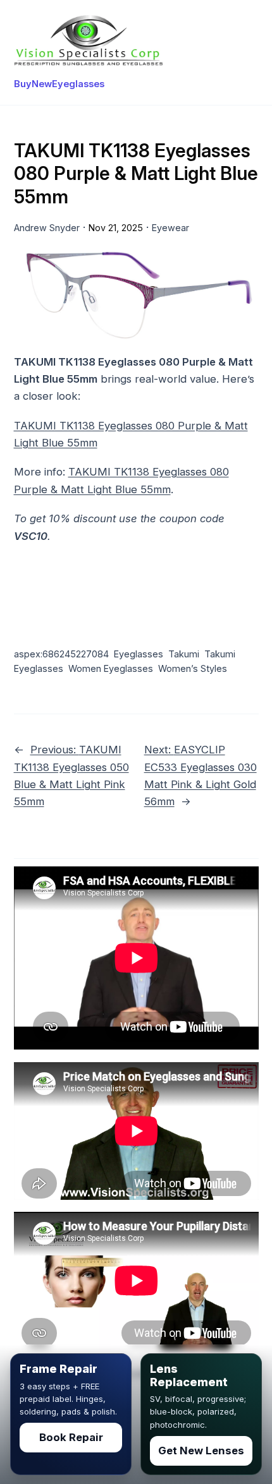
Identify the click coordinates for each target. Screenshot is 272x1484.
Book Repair (71, 1437)
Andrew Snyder (47, 227)
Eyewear (170, 227)
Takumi (183, 654)
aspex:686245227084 (61, 654)
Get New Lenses (201, 1450)
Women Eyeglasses (110, 668)
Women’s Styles (192, 668)
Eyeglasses (138, 654)
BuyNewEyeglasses (59, 84)
